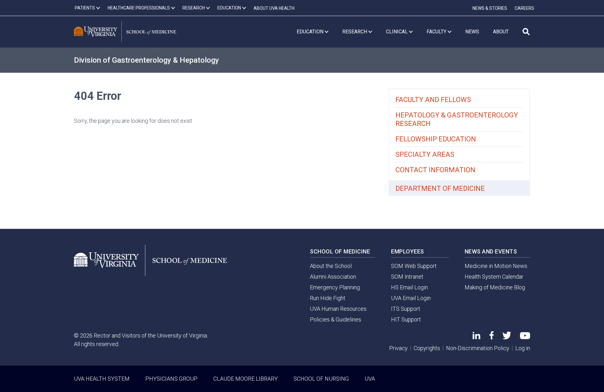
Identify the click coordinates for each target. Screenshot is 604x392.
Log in (522, 348)
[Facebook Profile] (491, 337)
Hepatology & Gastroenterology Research (456, 119)
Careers (524, 8)
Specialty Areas (424, 154)
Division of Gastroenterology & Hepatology (146, 60)
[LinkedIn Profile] (476, 337)
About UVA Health (274, 8)
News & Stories (490, 8)
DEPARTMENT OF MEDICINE (440, 188)
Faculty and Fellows (433, 100)
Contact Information (435, 170)
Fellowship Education (435, 139)
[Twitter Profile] (506, 337)
